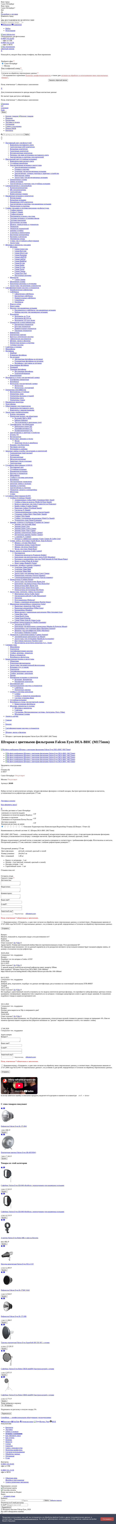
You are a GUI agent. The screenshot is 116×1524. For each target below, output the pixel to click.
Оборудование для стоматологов (18, 406)
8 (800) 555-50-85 (7, 38)
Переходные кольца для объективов (24, 416)
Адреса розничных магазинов (17, 1482)
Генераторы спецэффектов (15, 390)
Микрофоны (10, 349)
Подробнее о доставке (9, 14)
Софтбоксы (14, 292)
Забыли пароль (56, 1500)
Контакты (9, 130)
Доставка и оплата (12, 122)
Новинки (9, 118)
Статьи (8, 1444)
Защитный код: (7, 911)
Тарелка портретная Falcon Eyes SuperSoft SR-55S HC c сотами (25, 1343)
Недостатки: (5, 887)
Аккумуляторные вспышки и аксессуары (26, 165)
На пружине (14, 357)
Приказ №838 (10, 128)
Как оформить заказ (13, 1436)
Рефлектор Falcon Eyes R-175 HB (13, 1316)
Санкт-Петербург (10, 64)
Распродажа (10, 120)
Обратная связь (11, 1478)
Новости (8, 1442)
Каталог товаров (12, 116)
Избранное (7, 25)
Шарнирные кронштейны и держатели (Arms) (28, 604)
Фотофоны (9, 351)
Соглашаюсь (107, 1519)
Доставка (9, 1429)
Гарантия (9, 1446)
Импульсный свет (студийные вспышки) (21, 159)
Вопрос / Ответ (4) (83, 827)
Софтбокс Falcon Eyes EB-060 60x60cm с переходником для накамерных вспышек (32, 1212)
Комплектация (50, 827)
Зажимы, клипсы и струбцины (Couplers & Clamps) (29, 522)
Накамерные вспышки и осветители (19, 196)
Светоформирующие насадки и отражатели (22, 288)
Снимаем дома (11, 645)
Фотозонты (14, 314)
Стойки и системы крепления (21, 692)
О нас (7, 1458)
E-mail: (4, 904)
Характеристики (38, 827)
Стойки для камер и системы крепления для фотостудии (27, 208)
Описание (27, 827)
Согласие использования (15, 1452)
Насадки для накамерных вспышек (23, 308)
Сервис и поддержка (13, 126)
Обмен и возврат (11, 1432)
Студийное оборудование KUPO (18, 496)
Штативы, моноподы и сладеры (22, 706)
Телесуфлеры (10, 404)
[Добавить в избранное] (2, 1108)
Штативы (13, 247)
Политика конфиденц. (14, 1450)
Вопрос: (4, 1037)
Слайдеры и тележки (13, 347)
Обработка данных (12, 1454)
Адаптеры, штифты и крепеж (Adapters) (25, 565)
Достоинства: (6, 880)
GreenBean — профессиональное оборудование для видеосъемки (26, 1417)
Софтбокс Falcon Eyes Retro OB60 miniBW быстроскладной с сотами (27, 1395)
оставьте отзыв (9, 1496)
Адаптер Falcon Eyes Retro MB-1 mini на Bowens (19, 1238)
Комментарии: (6, 893)
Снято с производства (13, 1448)
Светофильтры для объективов (22, 424)
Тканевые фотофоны (18, 369)
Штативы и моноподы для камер (18, 245)
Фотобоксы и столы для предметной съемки (22, 377)
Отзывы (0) (5, 770)
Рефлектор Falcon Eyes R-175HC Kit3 (15, 1290)
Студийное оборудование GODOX (18, 465)
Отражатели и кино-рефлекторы (22, 322)
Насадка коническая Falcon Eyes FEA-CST (17, 1264)
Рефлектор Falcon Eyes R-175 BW (14, 1126)
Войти (7, 28)
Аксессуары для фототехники (16, 412)
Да (14, 943)
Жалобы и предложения (14, 1480)
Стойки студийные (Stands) (20, 498)
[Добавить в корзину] (4, 1132)
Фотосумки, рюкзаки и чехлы (21, 439)
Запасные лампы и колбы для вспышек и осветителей (26, 451)
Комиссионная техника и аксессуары (19, 659)
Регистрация (10, 31)
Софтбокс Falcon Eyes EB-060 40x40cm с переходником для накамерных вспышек (32, 1185)
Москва (7, 66)
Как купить (9, 1438)
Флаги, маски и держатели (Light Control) (26, 551)
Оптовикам (9, 124)
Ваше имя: (5, 900)
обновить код (31, 914)
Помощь (8, 1440)
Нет (18, 943)
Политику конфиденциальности (38, 75)
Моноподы (14, 277)
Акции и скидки (11, 716)
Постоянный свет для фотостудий (18, 143)
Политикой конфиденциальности (26, 1519)
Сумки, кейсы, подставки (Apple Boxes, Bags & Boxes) (31, 541)
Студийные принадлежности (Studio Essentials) (28, 622)
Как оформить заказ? (9, 805)
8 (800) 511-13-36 (7, 43)
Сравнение (17, 25)
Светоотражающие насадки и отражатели (26, 686)
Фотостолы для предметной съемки (23, 384)
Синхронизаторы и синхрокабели (18, 186)
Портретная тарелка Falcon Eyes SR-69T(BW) (18, 1152)
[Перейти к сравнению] (4, 1108)
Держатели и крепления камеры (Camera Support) (29, 635)
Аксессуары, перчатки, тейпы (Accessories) (26, 592)
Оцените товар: (7, 878)
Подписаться (6, 1413)
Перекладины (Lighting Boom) (21, 579)
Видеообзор (61, 827)
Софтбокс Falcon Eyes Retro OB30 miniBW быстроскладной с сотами (27, 1369)
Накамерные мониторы (14, 402)
